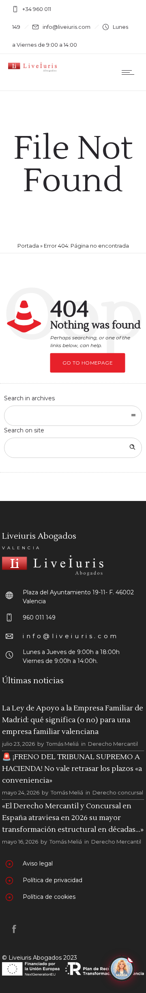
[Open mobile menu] (130, 72)
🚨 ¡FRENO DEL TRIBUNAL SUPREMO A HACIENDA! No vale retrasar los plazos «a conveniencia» (72, 768)
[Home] (32, 69)
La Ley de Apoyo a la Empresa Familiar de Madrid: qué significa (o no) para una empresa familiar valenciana (72, 720)
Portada (28, 245)
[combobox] (73, 416)
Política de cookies (49, 896)
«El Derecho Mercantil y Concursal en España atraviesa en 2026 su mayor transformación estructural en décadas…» (73, 817)
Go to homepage (87, 363)
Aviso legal (38, 863)
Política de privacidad (52, 880)
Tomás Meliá (62, 743)
